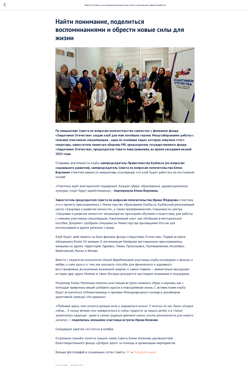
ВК (128, 352)
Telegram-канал (145, 352)
